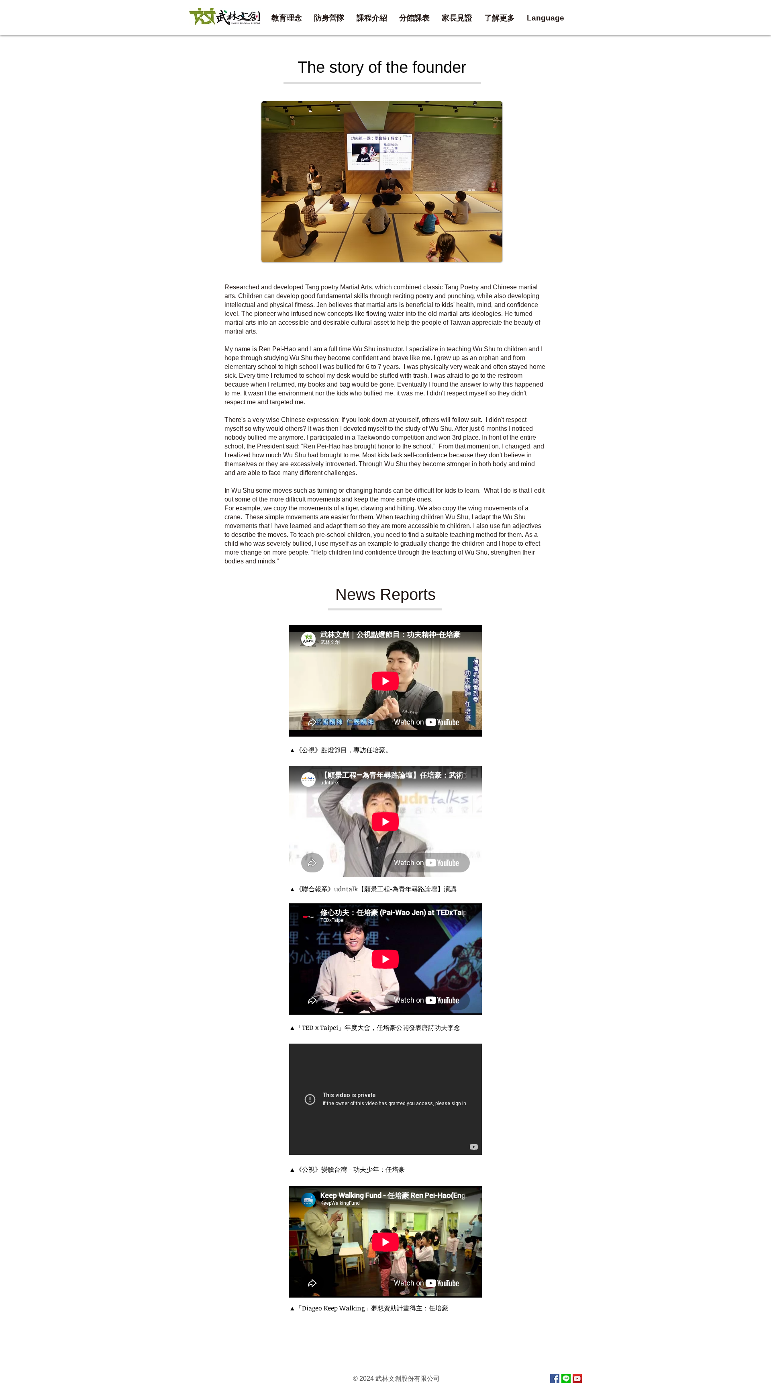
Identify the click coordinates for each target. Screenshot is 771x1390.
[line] (566, 1378)
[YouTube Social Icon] (577, 1378)
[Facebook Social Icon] (554, 1378)
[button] (414, 18)
